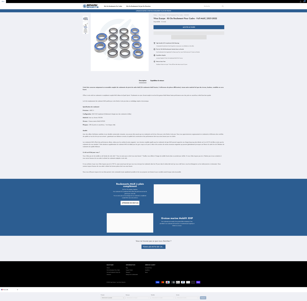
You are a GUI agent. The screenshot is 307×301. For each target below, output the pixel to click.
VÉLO (3, 1)
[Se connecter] (300, 1)
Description (142, 81)
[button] (189, 37)
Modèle (153, 295)
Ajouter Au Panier (189, 27)
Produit (102, 295)
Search (203, 297)
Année (177, 295)
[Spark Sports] (177, 194)
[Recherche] (213, 6)
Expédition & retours (157, 81)
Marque (128, 295)
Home (155, 15)
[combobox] (9, 289)
